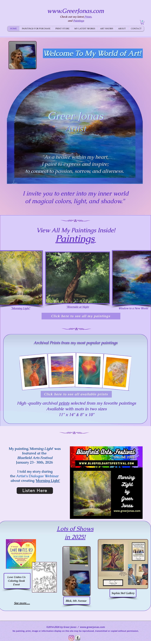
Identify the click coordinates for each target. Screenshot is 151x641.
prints (64, 403)
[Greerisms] (71, 637)
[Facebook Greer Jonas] (77, 637)
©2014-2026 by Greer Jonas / (63, 627)
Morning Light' (48, 480)
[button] (142, 22)
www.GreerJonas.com (75, 11)
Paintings (74, 238)
